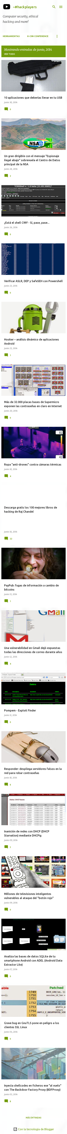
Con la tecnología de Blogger (35, 1129)
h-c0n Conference (37, 36)
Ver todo (9, 54)
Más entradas (33, 1118)
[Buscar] (54, 7)
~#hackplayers (25, 7)
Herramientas (11, 36)
